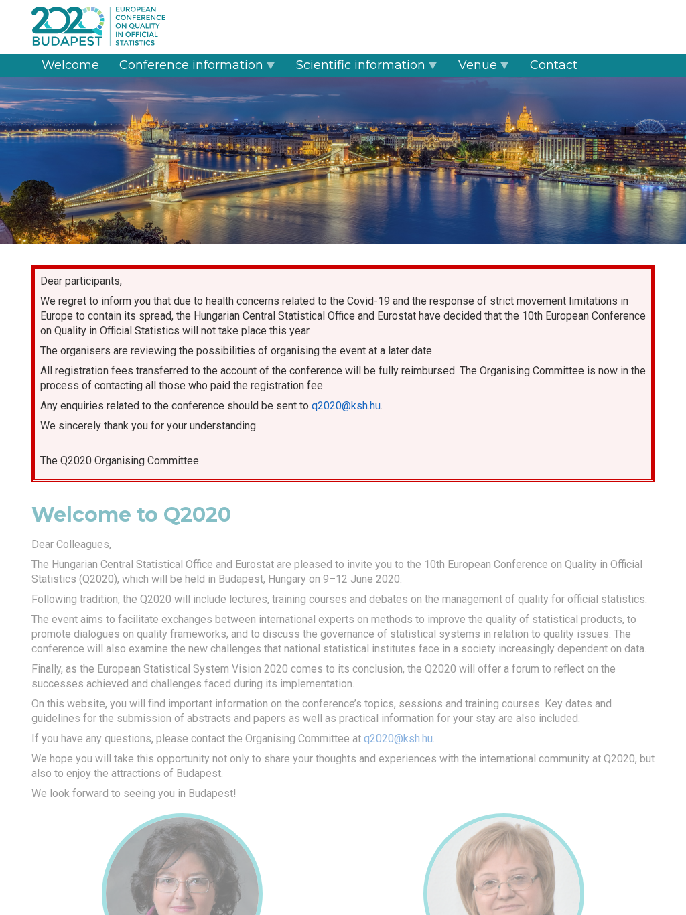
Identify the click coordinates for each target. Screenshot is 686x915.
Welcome (70, 65)
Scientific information (360, 65)
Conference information (191, 65)
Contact (553, 65)
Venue (477, 65)
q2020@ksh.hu (346, 405)
